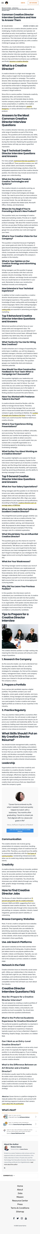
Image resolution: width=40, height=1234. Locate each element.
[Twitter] (18, 1218)
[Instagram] (22, 1218)
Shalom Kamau (8, 26)
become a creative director (18, 61)
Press (20, 1204)
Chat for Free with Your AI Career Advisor (20, 830)
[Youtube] (26, 1218)
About (20, 1189)
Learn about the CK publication (13, 1104)
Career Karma (24, 1149)
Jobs (20, 1193)
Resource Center (20, 1200)
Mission (20, 1197)
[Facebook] (14, 1218)
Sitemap (20, 1211)
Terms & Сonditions (20, 1208)
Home (20, 1186)
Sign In (23, 2)
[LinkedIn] (4, 1168)
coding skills (6, 309)
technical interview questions (24, 161)
